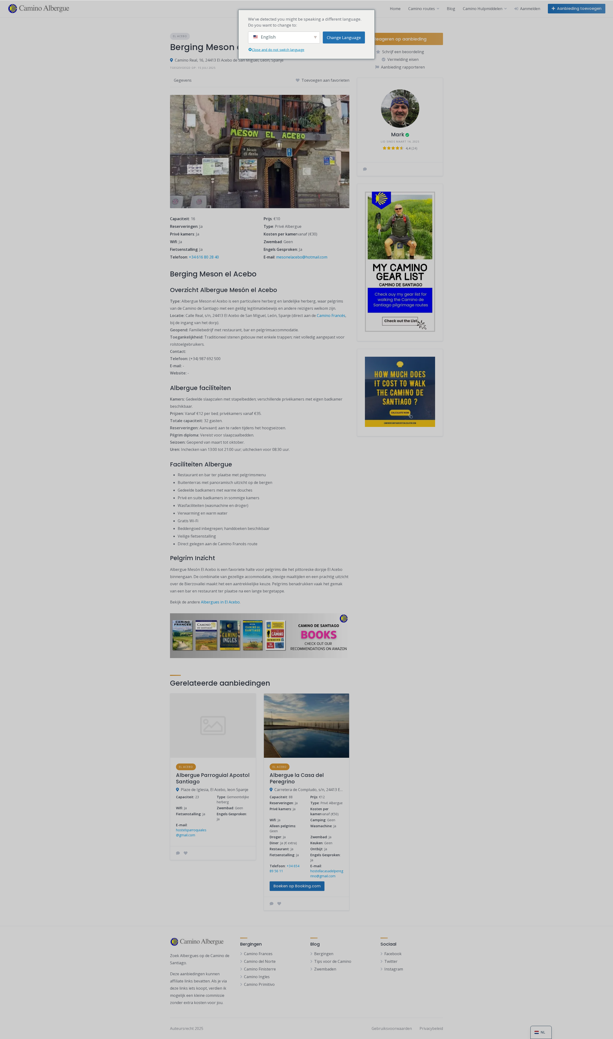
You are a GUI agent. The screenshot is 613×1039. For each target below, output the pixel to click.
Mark (397, 134)
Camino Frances (258, 953)
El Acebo (180, 36)
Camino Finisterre (260, 969)
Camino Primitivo (259, 984)
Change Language (344, 37)
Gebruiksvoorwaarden (392, 1028)
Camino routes (421, 8)
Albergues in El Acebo (220, 602)
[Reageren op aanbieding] (178, 853)
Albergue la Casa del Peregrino (297, 778)
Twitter (390, 961)
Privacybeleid (431, 1028)
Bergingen (323, 953)
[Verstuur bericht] (365, 169)
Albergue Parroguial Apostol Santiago (213, 778)
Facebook (393, 953)
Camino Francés (331, 315)
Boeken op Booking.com (297, 886)
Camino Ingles (257, 976)
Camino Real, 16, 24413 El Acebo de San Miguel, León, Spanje (229, 60)
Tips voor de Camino (332, 961)
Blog (451, 8)
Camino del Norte (260, 961)
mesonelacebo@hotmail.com (301, 257)
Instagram (393, 969)
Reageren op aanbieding (400, 39)
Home (395, 8)
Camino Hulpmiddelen (482, 8)
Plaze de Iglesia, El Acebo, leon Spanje (214, 789)
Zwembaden (325, 969)
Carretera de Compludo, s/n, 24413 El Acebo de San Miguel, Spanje (309, 789)
